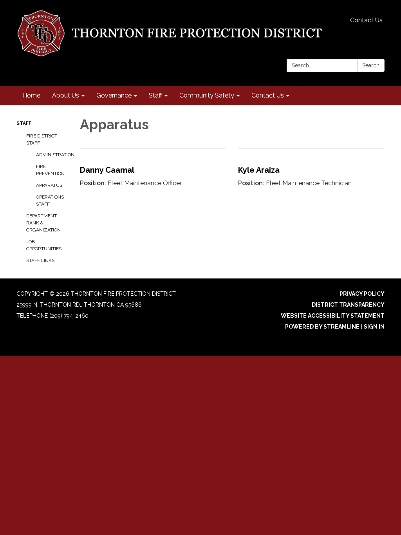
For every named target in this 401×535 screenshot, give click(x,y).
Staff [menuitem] (155, 95)
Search (370, 65)
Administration (52, 154)
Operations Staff (50, 200)
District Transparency (348, 305)
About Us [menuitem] (65, 95)
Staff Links (40, 260)
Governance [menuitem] (114, 95)
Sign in (374, 327)
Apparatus (49, 185)
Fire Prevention (50, 170)
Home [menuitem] (31, 95)
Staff (23, 123)
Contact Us (366, 20)
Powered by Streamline (322, 327)
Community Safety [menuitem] (206, 95)
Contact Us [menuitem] (267, 95)
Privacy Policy (362, 294)
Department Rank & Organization (43, 223)
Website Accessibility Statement (333, 316)
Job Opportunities (43, 245)
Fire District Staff (41, 139)
